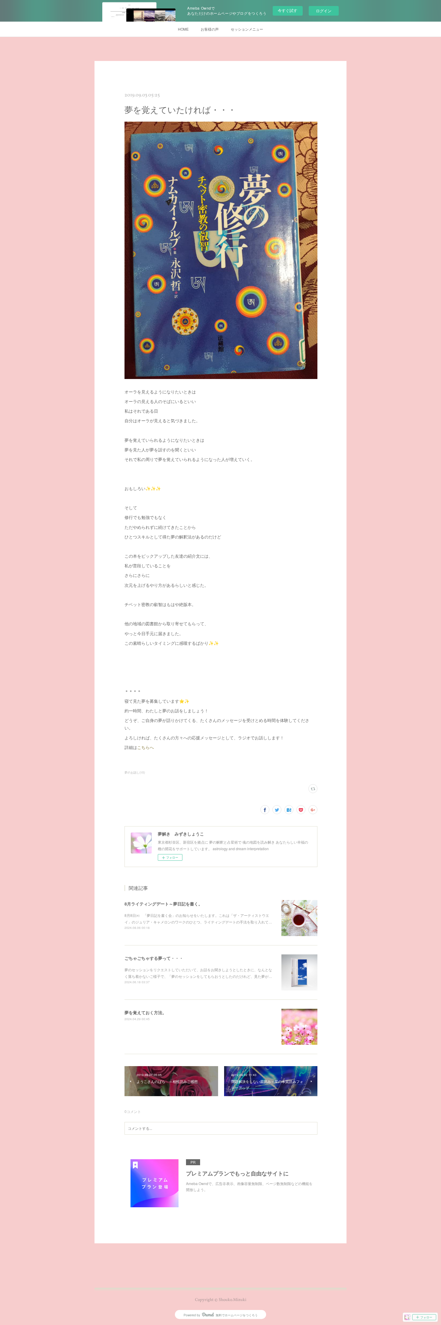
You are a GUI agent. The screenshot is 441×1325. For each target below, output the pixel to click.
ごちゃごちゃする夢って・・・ (153, 958)
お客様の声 (210, 29)
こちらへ (145, 747)
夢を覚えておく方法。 (145, 1012)
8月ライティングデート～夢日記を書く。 (163, 904)
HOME (183, 29)
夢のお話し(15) (134, 772)
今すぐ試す (287, 10)
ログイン (324, 11)
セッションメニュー (247, 29)
